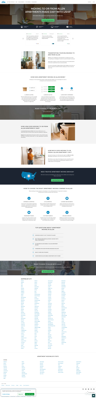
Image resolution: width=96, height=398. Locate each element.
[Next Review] (73, 38)
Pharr (49, 339)
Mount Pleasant (51, 319)
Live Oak (49, 295)
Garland (35, 309)
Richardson (63, 280)
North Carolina (60, 361)
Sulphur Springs (64, 315)
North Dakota (60, 363)
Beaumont (23, 300)
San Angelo (63, 292)
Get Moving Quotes (48, 115)
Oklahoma (60, 366)
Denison (35, 280)
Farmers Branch (37, 294)
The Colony (64, 325)
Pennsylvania (60, 369)
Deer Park (23, 346)
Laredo (49, 286)
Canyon (22, 321)
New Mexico (42, 372)
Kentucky (23, 367)
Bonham (22, 309)
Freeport (36, 301)
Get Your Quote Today (48, 271)
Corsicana (22, 342)
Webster (63, 339)
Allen (22, 285)
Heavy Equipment (26, 385)
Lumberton (50, 303)
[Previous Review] (23, 38)
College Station (23, 330)
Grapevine (36, 316)
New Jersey (42, 370)
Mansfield (50, 304)
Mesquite (49, 310)
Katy (35, 337)
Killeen (35, 343)
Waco (63, 334)
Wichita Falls (64, 342)
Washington (78, 370)
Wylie (63, 343)
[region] (18, 392)
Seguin (63, 304)
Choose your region (90, 391)
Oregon (59, 367)
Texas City (63, 324)
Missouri (41, 363)
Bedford (22, 301)
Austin (22, 295)
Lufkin (49, 301)
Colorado (5, 369)
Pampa (49, 331)
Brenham (22, 312)
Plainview (49, 340)
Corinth (22, 339)
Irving (35, 336)
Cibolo (22, 327)
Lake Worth (50, 282)
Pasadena (49, 334)
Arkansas (5, 366)
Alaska (5, 363)
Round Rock (64, 286)
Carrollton (23, 322)
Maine (23, 370)
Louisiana (23, 369)
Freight (17, 385)
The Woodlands (64, 327)
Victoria (63, 333)
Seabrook (63, 303)
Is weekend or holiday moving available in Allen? (47, 248)
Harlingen (36, 322)
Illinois (23, 361)
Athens (22, 294)
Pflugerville (50, 337)
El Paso (35, 289)
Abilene (22, 280)
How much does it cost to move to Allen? (45, 235)
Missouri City (50, 318)
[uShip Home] (3, 2)
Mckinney (50, 309)
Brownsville (23, 313)
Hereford (36, 325)
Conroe (22, 333)
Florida (5, 373)
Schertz (63, 301)
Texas (77, 364)
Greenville (36, 318)
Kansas (23, 366)
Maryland (23, 372)
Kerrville (36, 340)
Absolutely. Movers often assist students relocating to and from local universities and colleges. (47, 245)
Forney (35, 297)
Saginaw (63, 291)
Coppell (22, 336)
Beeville (22, 303)
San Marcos (64, 298)
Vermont (77, 367)
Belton (22, 304)
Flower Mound (37, 295)
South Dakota (78, 361)
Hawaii (5, 376)
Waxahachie (64, 336)
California (5, 367)
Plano (49, 342)
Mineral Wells (50, 315)
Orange (49, 328)
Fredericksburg (37, 300)
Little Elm (49, 294)
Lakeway (49, 283)
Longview (49, 298)
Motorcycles (8, 385)
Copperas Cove (23, 337)
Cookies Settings (6, 394)
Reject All (21, 394)
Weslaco (63, 340)
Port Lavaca (50, 345)
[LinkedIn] (93, 389)
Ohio (59, 364)
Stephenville (64, 312)
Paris (49, 333)
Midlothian (50, 313)
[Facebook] (83, 389)
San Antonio (64, 294)
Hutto (35, 334)
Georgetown (36, 312)
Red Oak (49, 348)
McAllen (49, 307)
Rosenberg (63, 285)
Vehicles (3, 385)
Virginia (77, 369)
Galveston (36, 307)
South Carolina (60, 372)
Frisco (35, 304)
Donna (35, 285)
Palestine (49, 330)
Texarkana (63, 322)
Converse (22, 334)
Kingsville (36, 345)
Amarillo (22, 288)
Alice (22, 283)
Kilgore (35, 342)
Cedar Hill (23, 324)
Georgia (5, 375)
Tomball (63, 328)
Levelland (49, 291)
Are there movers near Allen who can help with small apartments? (46, 239)
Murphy (49, 321)
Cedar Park (23, 325)
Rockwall (63, 283)
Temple (63, 319)
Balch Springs (23, 297)
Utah (77, 366)
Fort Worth (36, 298)
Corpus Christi (23, 340)
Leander (49, 289)
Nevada (41, 367)
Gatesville (36, 310)
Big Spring (23, 306)
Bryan (22, 316)
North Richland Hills (51, 325)
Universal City (64, 331)
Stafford (63, 310)
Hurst (35, 333)
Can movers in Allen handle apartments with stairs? (48, 255)
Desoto (35, 283)
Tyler (62, 330)
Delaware (5, 372)
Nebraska (41, 366)
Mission (49, 316)
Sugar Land (63, 313)
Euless (35, 292)
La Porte (35, 348)
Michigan (23, 375)
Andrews (22, 289)
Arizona (5, 364)
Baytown (22, 298)
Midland (49, 312)
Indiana (23, 363)
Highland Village (37, 327)
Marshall (49, 306)
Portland (49, 346)
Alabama (5, 361)
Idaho (5, 378)
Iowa (22, 364)
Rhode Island (60, 370)
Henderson (36, 324)
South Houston (64, 307)
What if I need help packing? (41, 252)
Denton (35, 282)
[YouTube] (91, 389)
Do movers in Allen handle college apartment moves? (46, 244)
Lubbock (49, 300)
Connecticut (6, 370)
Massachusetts (24, 373)
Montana (41, 364)
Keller (35, 339)
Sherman (63, 306)
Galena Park (36, 306)
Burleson (22, 319)
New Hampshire (43, 369)
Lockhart (49, 297)
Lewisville (49, 292)
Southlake (63, 309)
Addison (22, 282)
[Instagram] (85, 389)
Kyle (35, 346)
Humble (35, 330)
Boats (21, 385)
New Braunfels (50, 324)
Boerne (22, 307)
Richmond (63, 282)
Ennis (35, 291)
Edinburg (36, 288)
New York (41, 373)
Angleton (22, 291)
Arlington (22, 292)
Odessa (49, 327)
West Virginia (78, 372)
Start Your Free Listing (57, 180)
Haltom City (36, 319)
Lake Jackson (50, 280)
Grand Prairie (36, 315)
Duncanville (36, 286)
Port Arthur (50, 343)
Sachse (63, 289)
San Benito (63, 295)
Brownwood (23, 315)
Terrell (63, 321)
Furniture (13, 385)
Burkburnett (23, 318)
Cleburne (22, 328)
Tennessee (78, 363)
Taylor (63, 318)
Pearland (49, 336)
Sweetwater (64, 316)
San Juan (63, 297)
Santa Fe (63, 300)
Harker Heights (37, 321)
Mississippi (42, 361)
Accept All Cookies (30, 394)
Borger (22, 310)
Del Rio (22, 348)
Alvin (22, 286)
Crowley (22, 343)
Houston (36, 328)
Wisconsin (78, 373)
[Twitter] (88, 389)
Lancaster (49, 285)
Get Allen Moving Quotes (48, 20)
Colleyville (23, 331)
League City (50, 288)
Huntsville (36, 331)
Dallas (22, 345)
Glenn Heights (37, 313)
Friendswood (36, 303)
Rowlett (63, 288)
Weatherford (64, 337)
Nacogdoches (50, 322)
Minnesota (23, 376)
